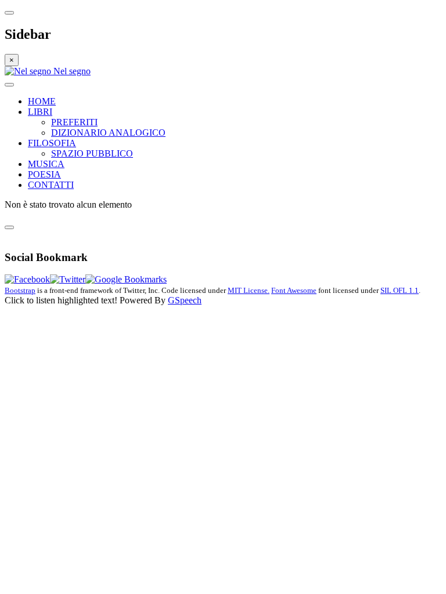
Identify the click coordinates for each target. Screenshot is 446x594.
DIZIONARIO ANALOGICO (108, 132)
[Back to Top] (9, 227)
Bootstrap (20, 290)
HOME (42, 101)
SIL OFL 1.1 (399, 290)
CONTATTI (51, 185)
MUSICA (46, 164)
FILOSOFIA (52, 143)
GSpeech (185, 300)
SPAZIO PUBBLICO (92, 153)
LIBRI (40, 112)
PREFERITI (74, 122)
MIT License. (248, 290)
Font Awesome (293, 290)
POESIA (44, 174)
